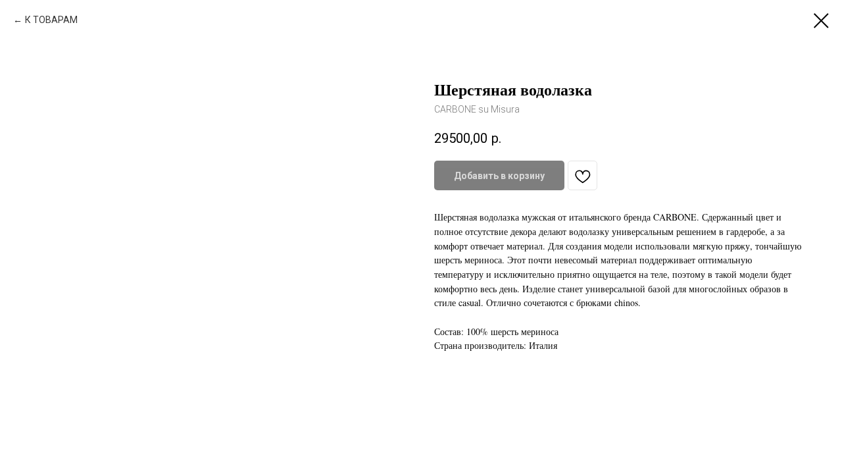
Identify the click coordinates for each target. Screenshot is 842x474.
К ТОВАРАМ (51, 19)
